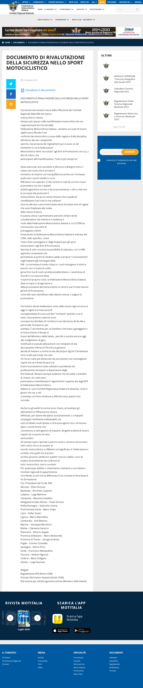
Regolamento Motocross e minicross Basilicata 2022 (126, 116)
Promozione (60, 20)
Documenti (111, 2)
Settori (25, 2)
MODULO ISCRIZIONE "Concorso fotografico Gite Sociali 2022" (124, 79)
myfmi (102, 2)
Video (40, 667)
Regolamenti (114, 664)
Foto (40, 664)
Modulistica (114, 667)
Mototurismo (96, 9)
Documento (19, 42)
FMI (16, 2)
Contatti (5, 664)
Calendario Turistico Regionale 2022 (123, 90)
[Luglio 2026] (23, 618)
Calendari (113, 657)
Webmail (138, 2)
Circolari (112, 670)
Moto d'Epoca (79, 667)
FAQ (93, 2)
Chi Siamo (6, 657)
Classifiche (113, 661)
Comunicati (42, 661)
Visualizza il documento (40, 90)
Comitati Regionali (56, 2)
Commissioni (38, 2)
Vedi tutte (119, 127)
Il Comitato (49, 9)
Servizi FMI (84, 2)
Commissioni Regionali (11, 661)
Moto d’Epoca (43, 20)
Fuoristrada (65, 9)
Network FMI (124, 2)
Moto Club (73, 2)
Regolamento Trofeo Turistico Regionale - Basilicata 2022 (124, 104)
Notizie (41, 657)
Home (40, 9)
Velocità (80, 9)
